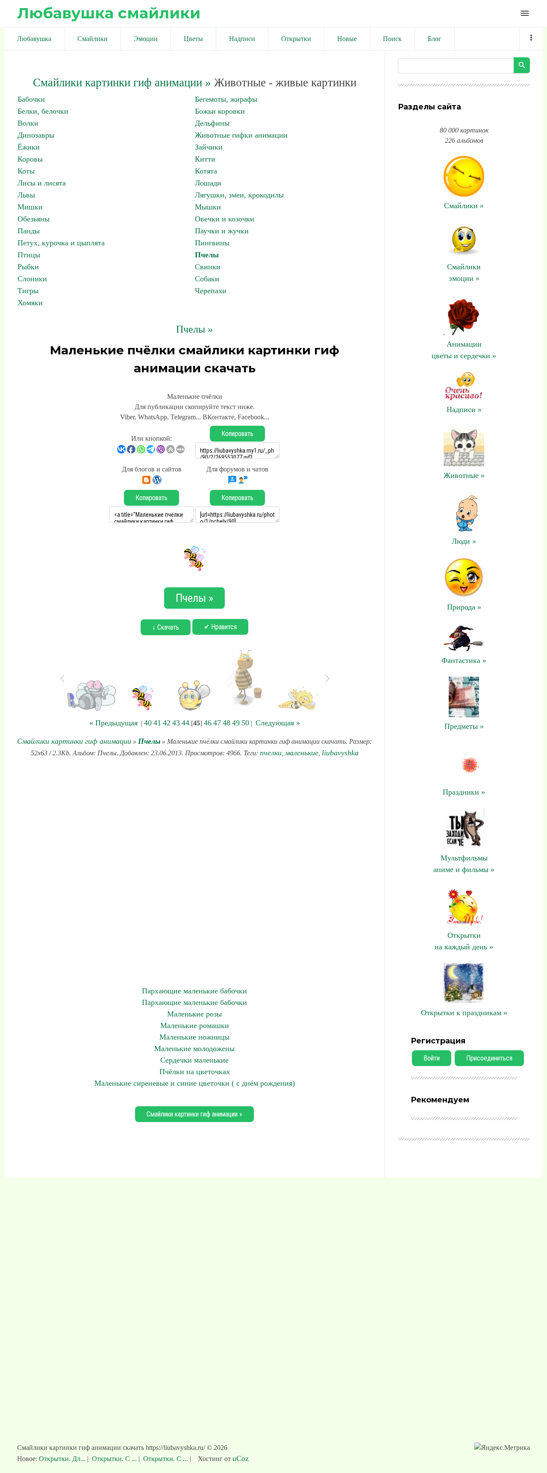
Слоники (32, 278)
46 (208, 723)
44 (185, 723)
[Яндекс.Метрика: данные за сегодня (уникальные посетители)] (502, 1448)
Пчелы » (194, 329)
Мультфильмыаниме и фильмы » (463, 864)
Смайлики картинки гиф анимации (74, 741)
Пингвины (212, 243)
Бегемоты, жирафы (226, 99)
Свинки (208, 266)
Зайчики (209, 147)
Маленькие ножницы (194, 1037)
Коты (26, 171)
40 (148, 723)
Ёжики (29, 147)
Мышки (208, 207)
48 (226, 723)
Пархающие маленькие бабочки (194, 991)
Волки (28, 123)
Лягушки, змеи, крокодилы (239, 195)
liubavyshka (340, 752)
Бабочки (31, 99)
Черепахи (210, 290)
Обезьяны (34, 219)
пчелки (271, 752)
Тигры (28, 290)
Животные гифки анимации (241, 135)
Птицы (29, 254)
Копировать (237, 434)
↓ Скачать (165, 627)
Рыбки (28, 266)
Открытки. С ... (114, 1458)
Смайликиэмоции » (464, 272)
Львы (26, 195)
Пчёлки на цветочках (194, 1071)
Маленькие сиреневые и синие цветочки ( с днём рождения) (194, 1083)
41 (157, 723)
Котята (206, 171)
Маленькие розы (194, 1014)
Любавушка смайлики (108, 13)
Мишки (30, 207)
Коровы (30, 159)
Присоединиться (489, 1058)
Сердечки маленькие (194, 1060)
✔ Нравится (220, 627)
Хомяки (30, 302)
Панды (29, 231)
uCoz (240, 1458)
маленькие (301, 752)
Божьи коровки (220, 111)
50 (245, 723)
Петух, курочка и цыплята (61, 243)
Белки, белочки (43, 111)
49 (236, 723)
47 (217, 723)
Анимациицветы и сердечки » (464, 350)
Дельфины (212, 123)
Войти (431, 1058)
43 (176, 723)
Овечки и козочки (224, 219)
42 (167, 723)
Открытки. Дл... (63, 1458)
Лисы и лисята (42, 183)
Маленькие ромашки (194, 1025)
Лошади (208, 183)
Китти (205, 159)
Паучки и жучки (222, 231)
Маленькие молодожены (194, 1048)
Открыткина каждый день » (464, 941)
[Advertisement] (194, 872)
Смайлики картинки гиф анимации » (122, 82)
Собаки (207, 278)
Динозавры (36, 135)
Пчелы (207, 254)
